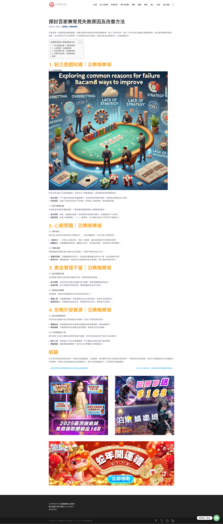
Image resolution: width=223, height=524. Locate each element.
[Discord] (216, 518)
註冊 (158, 5)
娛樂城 (65, 26)
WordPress (88, 521)
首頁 (95, 5)
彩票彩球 (114, 5)
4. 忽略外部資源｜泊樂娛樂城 (63, 53)
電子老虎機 (125, 5)
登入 (152, 5)
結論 (53, 56)
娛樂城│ (66, 504)
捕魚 (146, 5)
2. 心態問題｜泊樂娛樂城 (61, 48)
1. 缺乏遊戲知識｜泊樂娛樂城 (63, 45)
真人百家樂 (104, 5)
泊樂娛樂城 (73, 26)
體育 (139, 5)
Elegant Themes (65, 521)
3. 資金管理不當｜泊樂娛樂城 (63, 51)
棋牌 (133, 5)
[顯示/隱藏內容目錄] (79, 42)
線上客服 (166, 5)
